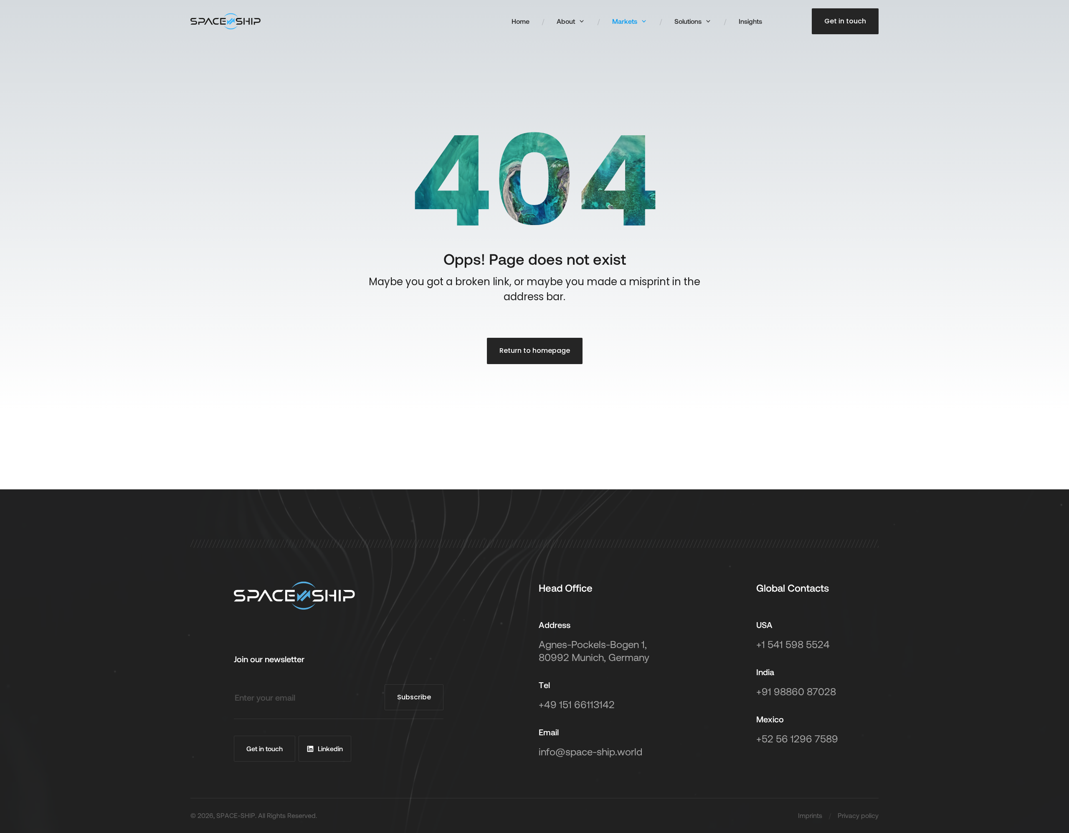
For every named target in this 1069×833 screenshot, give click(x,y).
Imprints (810, 815)
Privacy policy (858, 815)
